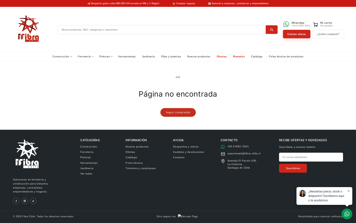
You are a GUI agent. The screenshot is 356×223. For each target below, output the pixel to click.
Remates (239, 56)
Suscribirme (293, 168)
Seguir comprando (178, 112)
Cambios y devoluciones (188, 151)
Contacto (178, 157)
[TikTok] (33, 201)
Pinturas (104, 56)
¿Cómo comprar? (328, 34)
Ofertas (222, 56)
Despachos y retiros (185, 146)
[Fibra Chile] (28, 28)
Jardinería (148, 56)
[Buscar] (272, 29)
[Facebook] (16, 201)
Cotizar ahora (296, 34)
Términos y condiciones (141, 168)
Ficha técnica (134, 162)
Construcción (60, 56)
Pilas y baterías (171, 56)
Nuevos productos (198, 56)
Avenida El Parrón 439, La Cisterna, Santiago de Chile (242, 164)
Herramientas (127, 56)
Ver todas (86, 173)
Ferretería (84, 56)
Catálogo (257, 56)
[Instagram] (25, 201)
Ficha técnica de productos (286, 56)
